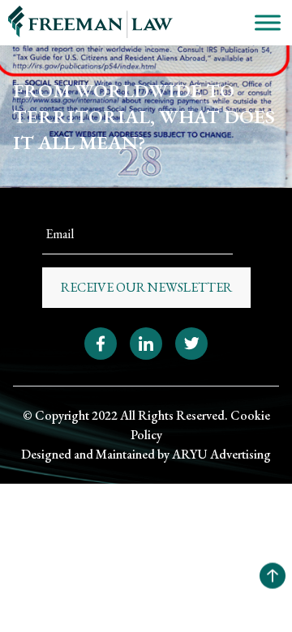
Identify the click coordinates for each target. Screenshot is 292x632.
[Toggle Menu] (268, 22)
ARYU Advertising (221, 454)
